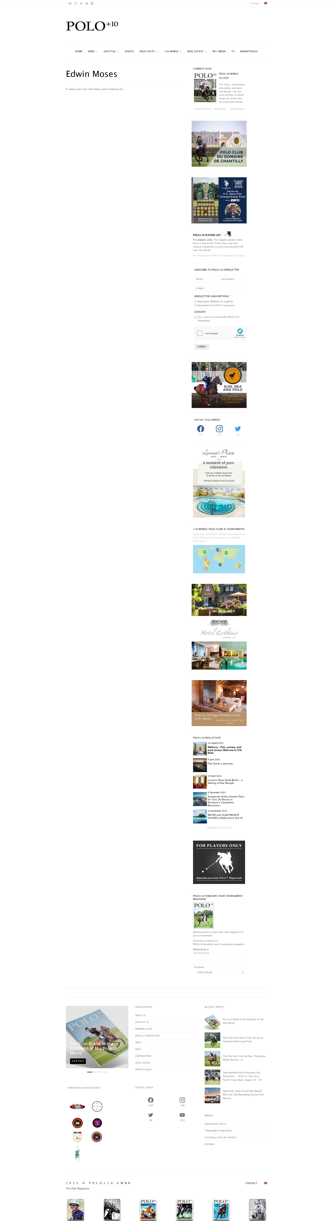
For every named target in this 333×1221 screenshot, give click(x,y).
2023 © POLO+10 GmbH (99, 1183)
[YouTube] (86, 3)
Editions (209, 1144)
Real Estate (195, 51)
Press (138, 1043)
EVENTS (129, 51)
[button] (219, 828)
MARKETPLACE (249, 51)
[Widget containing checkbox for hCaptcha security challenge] (220, 333)
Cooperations (143, 1056)
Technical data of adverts (221, 1138)
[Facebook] (70, 3)
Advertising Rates (215, 1124)
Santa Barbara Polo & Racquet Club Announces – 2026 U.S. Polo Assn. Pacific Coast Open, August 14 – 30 (242, 1076)
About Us (140, 1015)
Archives (199, 967)
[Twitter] (81, 3)
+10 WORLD (171, 51)
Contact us (142, 1022)
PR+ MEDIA (219, 51)
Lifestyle (110, 51)
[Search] (92, 3)
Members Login (143, 1029)
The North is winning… (221, 764)
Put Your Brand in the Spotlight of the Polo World (91, 1048)
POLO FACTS (147, 51)
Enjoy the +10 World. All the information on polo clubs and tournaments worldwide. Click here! (219, 537)
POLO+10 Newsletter (147, 1036)
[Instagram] (75, 3)
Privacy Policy (143, 1070)
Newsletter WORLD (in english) (215, 301)
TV (232, 51)
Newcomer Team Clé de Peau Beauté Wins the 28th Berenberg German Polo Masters (243, 1094)
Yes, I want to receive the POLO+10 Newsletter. (218, 319)
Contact (254, 3)
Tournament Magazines (218, 1131)
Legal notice (142, 1063)
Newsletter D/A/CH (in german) (215, 305)
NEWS (91, 51)
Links (138, 1049)
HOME (78, 51)
